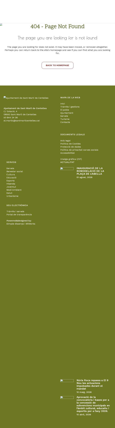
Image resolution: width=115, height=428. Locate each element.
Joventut (11, 186)
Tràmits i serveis (15, 211)
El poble (64, 109)
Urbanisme (12, 196)
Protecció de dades (70, 146)
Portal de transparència (19, 214)
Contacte (65, 122)
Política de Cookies (70, 143)
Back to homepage (57, 65)
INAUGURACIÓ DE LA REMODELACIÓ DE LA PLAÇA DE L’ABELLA (90, 171)
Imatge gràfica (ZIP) (71, 159)
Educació (11, 177)
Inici (62, 103)
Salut (9, 193)
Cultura (10, 174)
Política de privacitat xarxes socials (79, 149)
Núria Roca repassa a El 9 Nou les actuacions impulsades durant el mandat (92, 384)
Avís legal (65, 140)
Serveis (64, 116)
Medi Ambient (13, 190)
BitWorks (30, 223)
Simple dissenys (15, 223)
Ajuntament (66, 113)
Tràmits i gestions (70, 106)
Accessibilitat (67, 153)
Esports (10, 180)
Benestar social (14, 171)
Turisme (64, 119)
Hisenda (10, 183)
